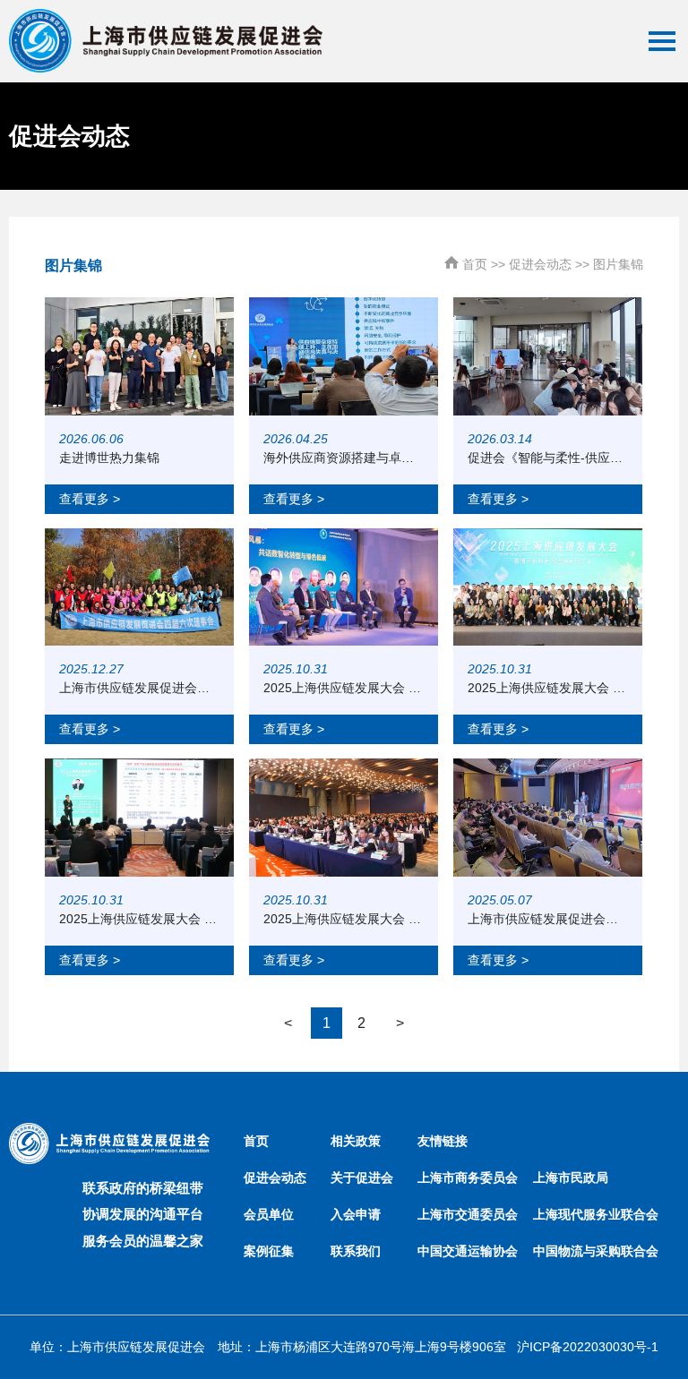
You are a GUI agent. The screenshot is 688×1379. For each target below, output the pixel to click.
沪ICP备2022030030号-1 (587, 1347)
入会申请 (356, 1214)
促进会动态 (540, 264)
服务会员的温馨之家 (142, 1240)
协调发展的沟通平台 (142, 1213)
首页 (474, 264)
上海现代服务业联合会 (595, 1214)
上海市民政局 (570, 1177)
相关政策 (356, 1141)
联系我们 (356, 1251)
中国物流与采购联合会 (595, 1251)
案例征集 (269, 1251)
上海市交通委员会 (467, 1214)
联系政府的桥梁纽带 (142, 1187)
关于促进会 (362, 1177)
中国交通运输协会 (467, 1251)
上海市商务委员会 (467, 1177)
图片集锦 (618, 264)
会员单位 (269, 1214)
